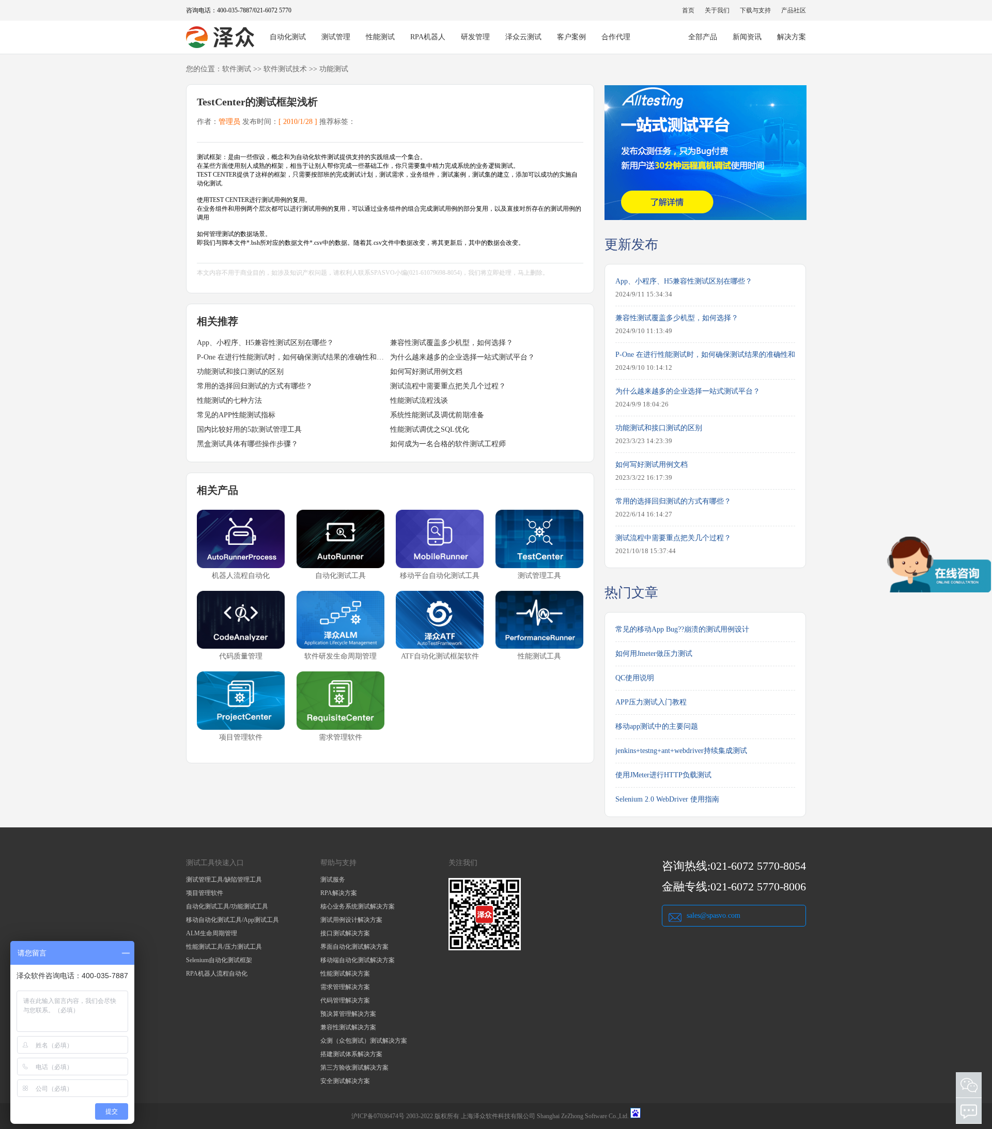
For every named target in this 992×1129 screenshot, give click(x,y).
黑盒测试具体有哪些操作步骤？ (247, 444)
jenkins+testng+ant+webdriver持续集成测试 (681, 751)
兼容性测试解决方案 (348, 1027)
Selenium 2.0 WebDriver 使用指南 (667, 799)
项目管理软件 (204, 893)
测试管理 (335, 37)
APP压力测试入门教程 (651, 702)
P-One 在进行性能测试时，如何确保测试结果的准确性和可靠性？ (293, 357)
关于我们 (717, 10)
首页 (688, 10)
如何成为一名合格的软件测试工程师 (448, 444)
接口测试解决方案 (345, 933)
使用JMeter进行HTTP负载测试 (663, 775)
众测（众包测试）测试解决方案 (363, 1040)
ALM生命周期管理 (211, 933)
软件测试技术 (285, 69)
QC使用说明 (634, 678)
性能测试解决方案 (345, 973)
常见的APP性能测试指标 (236, 415)
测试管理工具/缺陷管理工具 (224, 879)
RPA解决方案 (338, 893)
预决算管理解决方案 (348, 1013)
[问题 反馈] (969, 1111)
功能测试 (333, 69)
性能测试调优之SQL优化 (429, 429)
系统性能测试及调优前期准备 (437, 415)
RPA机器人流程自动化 (216, 973)
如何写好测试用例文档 (426, 371)
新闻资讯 (747, 37)
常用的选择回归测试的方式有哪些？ (255, 386)
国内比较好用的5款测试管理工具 (249, 429)
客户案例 (571, 37)
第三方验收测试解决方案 (354, 1067)
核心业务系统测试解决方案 (357, 906)
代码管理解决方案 (345, 1000)
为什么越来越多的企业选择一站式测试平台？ (462, 357)
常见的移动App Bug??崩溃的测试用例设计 (682, 629)
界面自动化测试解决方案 (354, 946)
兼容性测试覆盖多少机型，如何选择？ (451, 343)
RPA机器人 (427, 37)
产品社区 (793, 10)
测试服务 (332, 879)
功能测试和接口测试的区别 (240, 371)
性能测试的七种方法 (229, 400)
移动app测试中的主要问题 (656, 726)
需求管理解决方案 (345, 987)
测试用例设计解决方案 (351, 919)
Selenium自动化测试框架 (219, 960)
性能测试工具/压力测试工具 (224, 946)
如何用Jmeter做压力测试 (653, 653)
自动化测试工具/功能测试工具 (227, 906)
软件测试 (236, 69)
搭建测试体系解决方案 (351, 1054)
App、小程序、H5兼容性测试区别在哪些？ (265, 343)
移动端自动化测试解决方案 (357, 960)
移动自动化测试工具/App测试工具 (232, 919)
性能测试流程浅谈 (419, 400)
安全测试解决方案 (345, 1081)
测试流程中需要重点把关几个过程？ (448, 386)
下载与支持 (755, 10)
